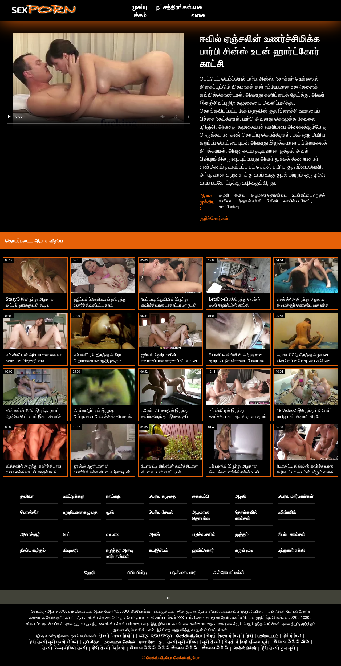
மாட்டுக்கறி (73, 496)
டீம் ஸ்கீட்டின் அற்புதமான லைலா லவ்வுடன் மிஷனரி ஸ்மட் (34, 357)
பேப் (66, 534)
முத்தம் (242, 534)
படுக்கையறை (183, 572)
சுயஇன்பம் (158, 550)
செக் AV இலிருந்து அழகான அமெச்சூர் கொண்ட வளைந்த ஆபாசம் (302, 305)
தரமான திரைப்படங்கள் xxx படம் (164, 617)
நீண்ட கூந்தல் (33, 550)
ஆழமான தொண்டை (269, 195)
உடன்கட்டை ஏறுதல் (308, 195)
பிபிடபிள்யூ (138, 572)
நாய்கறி (113, 496)
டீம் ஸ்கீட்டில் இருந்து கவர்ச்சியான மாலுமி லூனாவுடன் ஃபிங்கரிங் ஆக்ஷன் (237, 416)
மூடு (110, 512)
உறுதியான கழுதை (80, 512)
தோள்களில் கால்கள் (246, 515)
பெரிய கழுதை (162, 496)
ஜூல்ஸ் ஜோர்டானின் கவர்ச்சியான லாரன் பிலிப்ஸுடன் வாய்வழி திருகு (169, 360)
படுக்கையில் (203, 534)
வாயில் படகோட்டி (298, 201)
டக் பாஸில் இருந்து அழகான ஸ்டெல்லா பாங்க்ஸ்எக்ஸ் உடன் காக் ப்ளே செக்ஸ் (234, 472)
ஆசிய (239, 195)
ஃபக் (171, 597)
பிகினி (272, 201)
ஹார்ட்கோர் (203, 550)
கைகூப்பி (200, 496)
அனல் (154, 534)
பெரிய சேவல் (161, 512)
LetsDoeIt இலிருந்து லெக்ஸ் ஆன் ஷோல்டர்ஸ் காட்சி (234, 302)
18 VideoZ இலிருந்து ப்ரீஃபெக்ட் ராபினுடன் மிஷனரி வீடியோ (304, 413)
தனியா (225, 201)
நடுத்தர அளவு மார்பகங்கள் (119, 553)
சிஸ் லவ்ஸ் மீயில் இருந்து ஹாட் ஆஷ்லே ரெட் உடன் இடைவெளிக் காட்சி (33, 416)
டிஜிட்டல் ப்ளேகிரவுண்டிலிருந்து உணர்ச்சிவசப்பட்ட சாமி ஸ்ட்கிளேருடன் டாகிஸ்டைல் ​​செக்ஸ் (100, 308)
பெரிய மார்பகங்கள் (296, 496)
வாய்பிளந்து (229, 207)
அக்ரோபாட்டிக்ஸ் (228, 572)
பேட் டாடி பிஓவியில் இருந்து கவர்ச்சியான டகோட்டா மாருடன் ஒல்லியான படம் (169, 305)
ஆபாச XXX (57, 611)
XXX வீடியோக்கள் (137, 611)
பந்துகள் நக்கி (249, 201)
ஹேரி (89, 572)
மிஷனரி (70, 550)
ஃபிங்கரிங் (287, 512)
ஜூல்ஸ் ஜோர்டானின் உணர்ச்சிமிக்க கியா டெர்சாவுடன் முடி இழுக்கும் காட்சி (102, 472)
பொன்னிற (29, 512)
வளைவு (113, 534)
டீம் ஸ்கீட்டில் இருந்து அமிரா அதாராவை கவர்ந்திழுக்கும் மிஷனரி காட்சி (97, 360)
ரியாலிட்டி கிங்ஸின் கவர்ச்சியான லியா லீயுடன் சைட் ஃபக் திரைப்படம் (169, 472)
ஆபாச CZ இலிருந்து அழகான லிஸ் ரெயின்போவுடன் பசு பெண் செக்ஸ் (304, 360)
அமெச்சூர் (30, 534)
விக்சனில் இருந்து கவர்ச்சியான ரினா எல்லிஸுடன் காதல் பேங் (34, 469)
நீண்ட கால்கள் (291, 534)
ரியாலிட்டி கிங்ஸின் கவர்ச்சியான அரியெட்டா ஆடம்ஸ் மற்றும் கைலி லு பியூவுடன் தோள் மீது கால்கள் (305, 472)
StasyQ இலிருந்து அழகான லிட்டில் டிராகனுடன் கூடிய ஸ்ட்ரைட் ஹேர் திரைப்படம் (30, 305)
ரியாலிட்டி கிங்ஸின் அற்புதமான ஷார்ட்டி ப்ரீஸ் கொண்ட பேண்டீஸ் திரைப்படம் (236, 360)
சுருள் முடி (244, 550)
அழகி (224, 195)
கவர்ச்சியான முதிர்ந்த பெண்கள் (260, 617)
